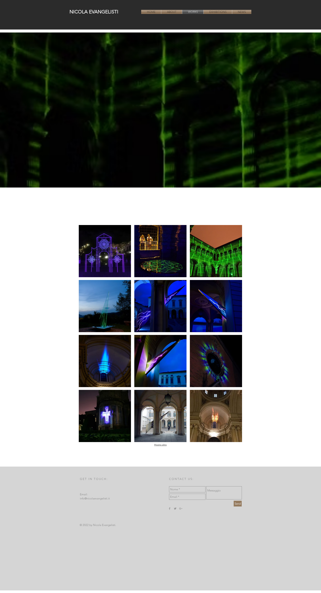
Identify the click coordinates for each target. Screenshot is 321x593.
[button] (105, 251)
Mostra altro (160, 445)
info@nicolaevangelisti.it (95, 498)
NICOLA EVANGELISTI (93, 12)
